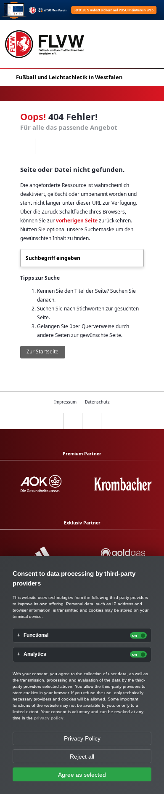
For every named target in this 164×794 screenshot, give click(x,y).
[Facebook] (44, 147)
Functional (36, 635)
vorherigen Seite (77, 220)
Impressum (65, 402)
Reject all (82, 756)
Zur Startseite (42, 351)
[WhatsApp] (25, 147)
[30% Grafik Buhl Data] (82, 10)
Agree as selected (82, 774)
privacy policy (48, 718)
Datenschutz (97, 402)
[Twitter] (63, 147)
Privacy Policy (82, 738)
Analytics (35, 654)
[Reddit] (82, 147)
